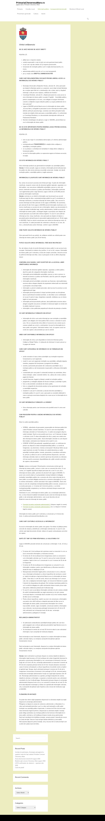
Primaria (20, 9)
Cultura (36, 14)
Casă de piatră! (19, 767)
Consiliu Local (30, 9)
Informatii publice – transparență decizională (52, 9)
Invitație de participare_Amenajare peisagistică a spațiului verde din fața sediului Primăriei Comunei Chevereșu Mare (30, 754)
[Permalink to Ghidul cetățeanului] (43, 34)
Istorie (43, 14)
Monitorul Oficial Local (77, 9)
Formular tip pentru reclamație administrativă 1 (36, 504)
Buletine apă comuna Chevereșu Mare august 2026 (30, 761)
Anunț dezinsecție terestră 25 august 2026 (27, 759)
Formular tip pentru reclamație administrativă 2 (36, 507)
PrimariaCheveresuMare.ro (30, 2)
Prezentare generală (23, 14)
